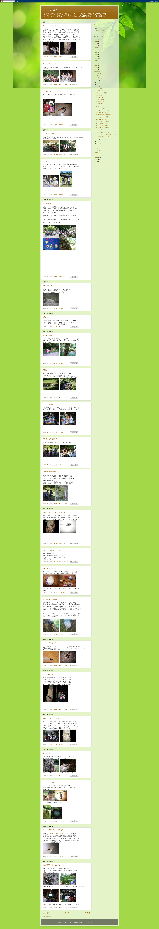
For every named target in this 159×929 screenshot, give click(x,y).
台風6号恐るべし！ (49, 286)
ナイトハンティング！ (50, 26)
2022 (96, 47)
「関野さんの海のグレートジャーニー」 (59, 833)
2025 (96, 41)
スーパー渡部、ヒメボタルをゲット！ (55, 830)
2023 (96, 45)
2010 (96, 152)
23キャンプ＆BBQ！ (49, 133)
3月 (98, 145)
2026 (96, 39)
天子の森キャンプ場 (99, 30)
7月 (98, 84)
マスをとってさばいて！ (51, 439)
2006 (96, 161)
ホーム (67, 913)
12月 (98, 73)
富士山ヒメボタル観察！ (51, 599)
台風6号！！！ (48, 317)
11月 (98, 75)
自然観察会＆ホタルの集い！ (52, 865)
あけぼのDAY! (47, 203)
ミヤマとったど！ (49, 91)
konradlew (85, 922)
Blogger (100, 922)
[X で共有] (74, 57)
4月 (98, 143)
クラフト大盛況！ (49, 404)
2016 (96, 60)
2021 (96, 50)
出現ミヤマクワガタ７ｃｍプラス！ (55, 512)
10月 (98, 78)
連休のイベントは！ (49, 568)
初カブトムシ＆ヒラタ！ (51, 782)
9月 (98, 80)
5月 (98, 141)
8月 (98, 82)
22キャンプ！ (47, 161)
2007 (96, 159)
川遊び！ (46, 370)
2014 (96, 65)
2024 (96, 43)
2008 (96, 157)
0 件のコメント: (63, 56)
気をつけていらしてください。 (53, 550)
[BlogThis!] (72, 57)
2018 (96, 56)
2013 (96, 67)
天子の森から (52, 10)
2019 (96, 54)
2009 (96, 155)
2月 (98, 148)
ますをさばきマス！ (49, 63)
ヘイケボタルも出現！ (50, 643)
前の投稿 (87, 913)
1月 (98, 150)
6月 (98, 139)
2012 (96, 69)
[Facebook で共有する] (75, 57)
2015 (96, 63)
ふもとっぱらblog (98, 32)
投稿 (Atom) (49, 916)
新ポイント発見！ (49, 335)
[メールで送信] (70, 57)
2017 (96, 58)
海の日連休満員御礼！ (50, 471)
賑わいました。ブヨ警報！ (52, 718)
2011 (96, 71)
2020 (96, 52)
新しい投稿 (47, 913)
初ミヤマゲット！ (49, 753)
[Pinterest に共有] (77, 57)
